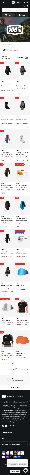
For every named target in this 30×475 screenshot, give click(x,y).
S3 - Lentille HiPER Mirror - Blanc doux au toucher (21, 186)
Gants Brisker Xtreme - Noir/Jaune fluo (7, 253)
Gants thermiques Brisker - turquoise (21, 219)
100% (9, 45)
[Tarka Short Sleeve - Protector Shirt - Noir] (22, 307)
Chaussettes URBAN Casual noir (7, 120)
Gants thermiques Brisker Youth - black (7, 219)
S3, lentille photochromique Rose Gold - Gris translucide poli (21, 253)
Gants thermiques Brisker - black (6, 85)
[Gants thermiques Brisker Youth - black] (7, 205)
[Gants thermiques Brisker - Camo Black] (22, 105)
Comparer (20, 57)
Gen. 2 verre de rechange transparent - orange (20, 354)
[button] (27, 6)
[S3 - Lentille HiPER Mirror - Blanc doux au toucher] (22, 172)
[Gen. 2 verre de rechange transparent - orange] (22, 340)
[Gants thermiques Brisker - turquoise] (22, 205)
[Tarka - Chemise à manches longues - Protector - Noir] (7, 340)
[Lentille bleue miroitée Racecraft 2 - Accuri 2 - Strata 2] (22, 272)
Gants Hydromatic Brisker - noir (6, 286)
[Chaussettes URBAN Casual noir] (7, 105)
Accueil (4, 45)
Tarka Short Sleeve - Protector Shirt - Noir (22, 321)
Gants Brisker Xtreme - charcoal (6, 153)
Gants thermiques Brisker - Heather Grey (21, 85)
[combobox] (15, 10)
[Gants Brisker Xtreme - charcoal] (7, 139)
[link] (6, 369)
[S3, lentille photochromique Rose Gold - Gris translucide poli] (22, 238)
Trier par (4, 56)
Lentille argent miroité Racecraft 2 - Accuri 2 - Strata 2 (7, 321)
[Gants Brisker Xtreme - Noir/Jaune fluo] (7, 238)
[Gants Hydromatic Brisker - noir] (7, 272)
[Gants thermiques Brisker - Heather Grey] (22, 70)
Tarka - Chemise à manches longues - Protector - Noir (7, 354)
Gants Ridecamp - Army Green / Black (7, 186)
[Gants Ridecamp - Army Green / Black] (7, 172)
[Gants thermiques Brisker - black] (7, 70)
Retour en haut (15, 387)
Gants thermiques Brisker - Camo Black (22, 120)
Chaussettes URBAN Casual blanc (22, 153)
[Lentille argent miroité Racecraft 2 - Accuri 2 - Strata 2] (7, 307)
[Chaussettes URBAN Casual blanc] (22, 139)
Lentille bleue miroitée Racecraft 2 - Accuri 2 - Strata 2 (22, 286)
